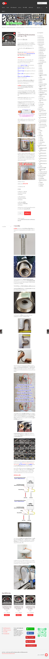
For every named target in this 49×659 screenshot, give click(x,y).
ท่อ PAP (39, 129)
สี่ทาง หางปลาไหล (42, 127)
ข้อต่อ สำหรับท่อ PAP (41, 44)
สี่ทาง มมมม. (41, 105)
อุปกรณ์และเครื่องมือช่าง (42, 175)
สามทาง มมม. (41, 102)
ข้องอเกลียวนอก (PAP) (42, 48)
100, (22, 53)
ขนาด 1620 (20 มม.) (41, 39)
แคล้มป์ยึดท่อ (41, 185)
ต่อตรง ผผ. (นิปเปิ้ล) (42, 79)
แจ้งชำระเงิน (31, 7)
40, (32, 52)
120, (24, 53)
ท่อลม (40, 132)
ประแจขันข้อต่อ (41, 178)
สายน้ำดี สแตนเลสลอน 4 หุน (20, 27)
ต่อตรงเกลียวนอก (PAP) (42, 55)
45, (33, 52)
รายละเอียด (4, 226)
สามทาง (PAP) (41, 58)
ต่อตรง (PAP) (41, 52)
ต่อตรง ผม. (40, 80)
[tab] (7, 226)
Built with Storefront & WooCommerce (8, 653)
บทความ (19, 7)
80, (21, 53)
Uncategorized (40, 35)
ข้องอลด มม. (41, 73)
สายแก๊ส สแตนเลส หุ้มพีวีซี (42, 167)
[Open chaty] (46, 654)
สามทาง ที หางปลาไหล (42, 124)
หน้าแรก (3, 7)
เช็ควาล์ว (40, 107)
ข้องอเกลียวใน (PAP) (42, 50)
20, (27, 52)
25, (28, 52)
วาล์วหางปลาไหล (42, 142)
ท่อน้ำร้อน (40, 130)
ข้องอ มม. (40, 68)
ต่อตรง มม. (41, 82)
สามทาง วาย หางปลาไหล (43, 125)
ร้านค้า (8, 7)
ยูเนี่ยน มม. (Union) (42, 96)
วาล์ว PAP (40, 137)
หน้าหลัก (4, 27)
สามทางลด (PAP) (41, 60)
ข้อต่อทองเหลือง (40, 63)
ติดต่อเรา (3, 11)
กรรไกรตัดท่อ (41, 176)
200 (27, 53)
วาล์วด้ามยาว (41, 138)
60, (19, 53)
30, (30, 52)
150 (25, 53)
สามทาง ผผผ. (41, 98)
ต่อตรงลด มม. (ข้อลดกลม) (43, 90)
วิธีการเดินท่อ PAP (14, 7)
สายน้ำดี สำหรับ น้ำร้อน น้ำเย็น (10, 27)
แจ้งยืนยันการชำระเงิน (7, 629)
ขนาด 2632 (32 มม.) (41, 42)
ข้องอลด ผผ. (41, 70)
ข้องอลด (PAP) (41, 47)
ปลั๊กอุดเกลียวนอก (42, 92)
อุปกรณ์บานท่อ (41, 184)
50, (18, 53)
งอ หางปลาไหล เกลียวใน (43, 113)
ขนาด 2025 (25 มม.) (41, 40)
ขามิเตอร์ (40, 77)
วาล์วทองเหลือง (40, 135)
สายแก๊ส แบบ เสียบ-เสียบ (43, 173)
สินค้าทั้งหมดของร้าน (6, 628)
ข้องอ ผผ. (40, 65)
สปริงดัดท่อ (41, 182)
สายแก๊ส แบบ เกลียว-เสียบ (43, 171)
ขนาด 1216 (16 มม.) (41, 37)
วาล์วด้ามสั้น (41, 140)
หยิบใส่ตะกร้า (27, 213)
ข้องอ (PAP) (41, 45)
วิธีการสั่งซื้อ (25, 7)
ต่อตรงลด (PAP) (41, 53)
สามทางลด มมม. (41, 104)
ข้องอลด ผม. (41, 71)
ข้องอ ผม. (40, 66)
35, (31, 52)
